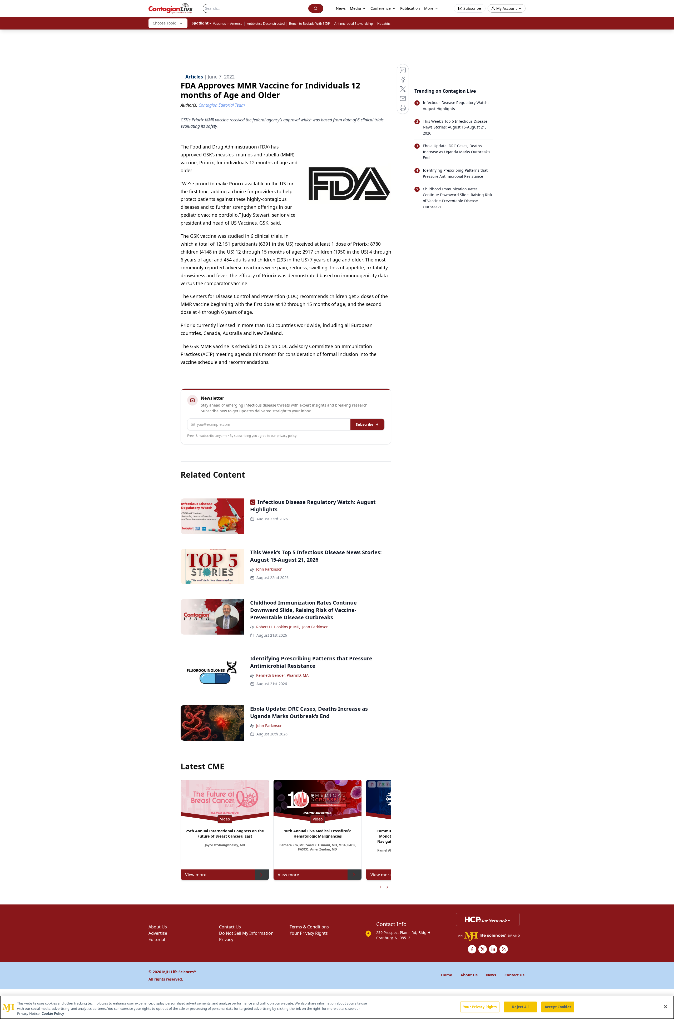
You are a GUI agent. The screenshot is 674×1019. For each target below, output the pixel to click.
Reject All (520, 1006)
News (341, 8)
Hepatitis (383, 23)
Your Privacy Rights (309, 933)
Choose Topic (164, 23)
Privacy (226, 939)
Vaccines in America (227, 23)
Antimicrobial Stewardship (353, 23)
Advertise (157, 933)
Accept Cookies (558, 1006)
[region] (337, 1007)
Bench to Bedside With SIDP (309, 23)
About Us (157, 927)
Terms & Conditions (309, 927)
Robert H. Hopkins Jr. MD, (278, 626)
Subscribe (364, 424)
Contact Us (230, 927)
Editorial (156, 939)
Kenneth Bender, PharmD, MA (282, 675)
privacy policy (286, 435)
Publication (410, 8)
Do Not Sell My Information (246, 933)
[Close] (665, 1006)
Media (355, 8)
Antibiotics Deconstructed (266, 23)
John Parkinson (269, 569)
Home (446, 974)
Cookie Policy (53, 1013)
